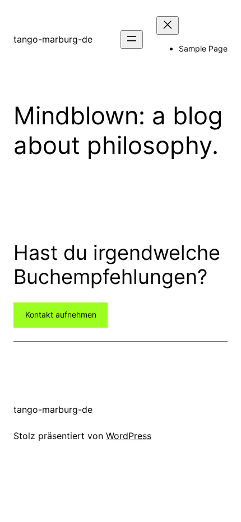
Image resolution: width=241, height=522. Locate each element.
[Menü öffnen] (132, 39)
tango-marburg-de (52, 39)
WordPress (128, 435)
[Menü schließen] (167, 25)
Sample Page (203, 48)
